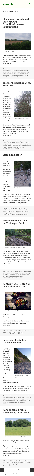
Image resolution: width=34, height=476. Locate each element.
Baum (26, 141)
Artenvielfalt (28, 69)
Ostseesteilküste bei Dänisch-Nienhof (14, 341)
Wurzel (14, 147)
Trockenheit (17, 148)
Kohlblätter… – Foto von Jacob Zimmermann (16, 285)
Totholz (12, 148)
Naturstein (13, 214)
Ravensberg (14, 462)
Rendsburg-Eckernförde (8, 211)
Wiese (22, 75)
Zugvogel (28, 464)
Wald (15, 75)
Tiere (18, 73)
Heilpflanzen (6, 210)
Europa (27, 461)
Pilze (15, 73)
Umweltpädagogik (24, 73)
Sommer (9, 145)
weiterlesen (7, 63)
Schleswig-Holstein (19, 211)
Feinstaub (19, 70)
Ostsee (27, 210)
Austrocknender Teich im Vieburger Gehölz (15, 222)
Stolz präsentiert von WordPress (11, 474)
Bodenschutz (6, 277)
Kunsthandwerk (6, 214)
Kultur (16, 72)
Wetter (22, 276)
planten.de (8, 4)
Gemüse (27, 330)
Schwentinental (6, 76)
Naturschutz (6, 73)
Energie (15, 70)
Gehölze (29, 142)
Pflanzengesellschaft (8, 402)
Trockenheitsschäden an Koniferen (17, 84)
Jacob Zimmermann (25, 315)
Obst (11, 334)
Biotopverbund (6, 70)
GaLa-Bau (18, 142)
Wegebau (19, 76)
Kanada (9, 465)
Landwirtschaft (24, 72)
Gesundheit (25, 70)
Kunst (14, 210)
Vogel (16, 464)
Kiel (10, 72)
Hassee (17, 274)
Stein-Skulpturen (12, 154)
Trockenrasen (6, 403)
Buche (10, 273)
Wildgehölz (9, 147)
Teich (8, 276)
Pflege (23, 144)
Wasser (19, 75)
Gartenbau (24, 142)
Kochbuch (19, 332)
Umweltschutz (6, 75)
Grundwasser (6, 72)
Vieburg (20, 277)
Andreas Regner (18, 69)
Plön (28, 75)
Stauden (5, 400)
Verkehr (12, 75)
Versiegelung (14, 76)
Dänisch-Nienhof (22, 213)
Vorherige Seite (2, 470)
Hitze (19, 147)
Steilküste (25, 214)
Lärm (19, 72)
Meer (17, 210)
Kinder (10, 210)
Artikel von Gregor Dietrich (15, 323)
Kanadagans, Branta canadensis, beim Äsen (16, 411)
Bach (26, 271)
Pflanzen (11, 73)
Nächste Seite (32, 470)
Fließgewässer (21, 273)
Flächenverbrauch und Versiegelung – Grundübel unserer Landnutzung (16, 22)
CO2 (11, 70)
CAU (5, 465)
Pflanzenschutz (17, 144)
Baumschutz (6, 142)
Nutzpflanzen (22, 210)
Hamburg (5, 332)
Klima (13, 72)
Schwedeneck (19, 214)
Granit (28, 213)
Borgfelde (21, 334)
